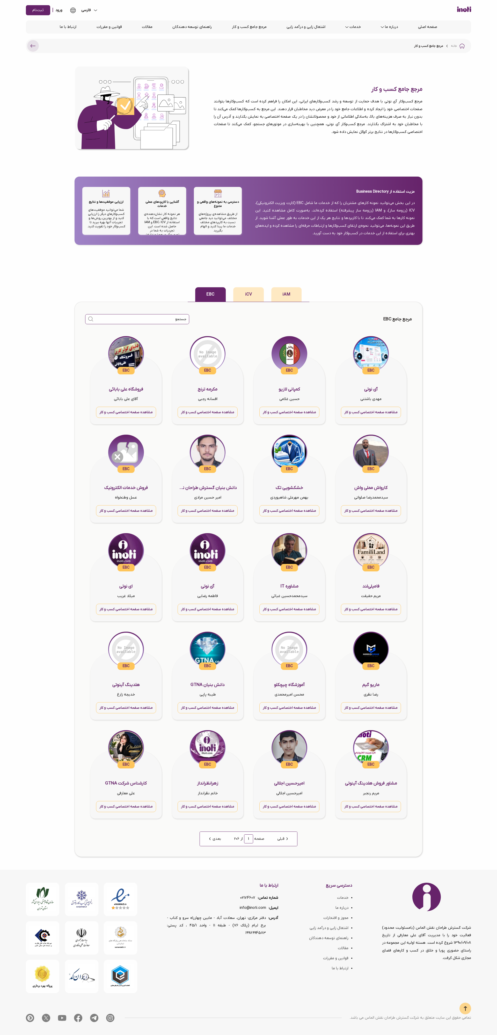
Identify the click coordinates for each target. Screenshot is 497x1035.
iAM (286, 294)
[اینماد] (120, 899)
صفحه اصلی (427, 27)
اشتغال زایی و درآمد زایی (306, 27)
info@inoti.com (253, 907)
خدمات (355, 27)
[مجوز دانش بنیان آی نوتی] (81, 938)
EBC (210, 294)
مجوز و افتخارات (335, 918)
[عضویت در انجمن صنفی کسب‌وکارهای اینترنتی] (81, 899)
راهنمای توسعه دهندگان (192, 27)
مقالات (147, 27)
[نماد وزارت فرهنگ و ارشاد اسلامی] (120, 938)
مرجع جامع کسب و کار (249, 27)
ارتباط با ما (68, 27)
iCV (248, 294)
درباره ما (391, 27)
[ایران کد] (81, 976)
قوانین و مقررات (109, 27)
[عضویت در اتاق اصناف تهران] (42, 938)
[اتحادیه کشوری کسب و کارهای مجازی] (120, 976)
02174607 (247, 897)
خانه (454, 46)
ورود (58, 10)
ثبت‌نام (38, 10)
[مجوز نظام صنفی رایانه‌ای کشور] (42, 899)
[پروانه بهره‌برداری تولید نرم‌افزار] (42, 976)
